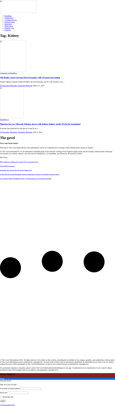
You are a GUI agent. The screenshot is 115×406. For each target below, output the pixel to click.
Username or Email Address (10, 388)
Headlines (13, 73)
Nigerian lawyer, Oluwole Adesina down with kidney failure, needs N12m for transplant (40, 124)
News (7, 120)
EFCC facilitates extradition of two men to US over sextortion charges (19, 162)
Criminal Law (5, 73)
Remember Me (7, 397)
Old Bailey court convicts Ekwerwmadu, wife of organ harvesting (30, 77)
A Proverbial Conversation (7, 166)
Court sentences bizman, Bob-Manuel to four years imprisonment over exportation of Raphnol (25, 178)
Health (2, 120)
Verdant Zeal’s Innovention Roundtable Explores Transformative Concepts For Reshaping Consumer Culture (30, 174)
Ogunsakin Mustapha (25, 86)
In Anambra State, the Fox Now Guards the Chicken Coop (16, 170)
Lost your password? (7, 405)
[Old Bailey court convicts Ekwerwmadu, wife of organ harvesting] (13, 71)
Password (3, 393)
